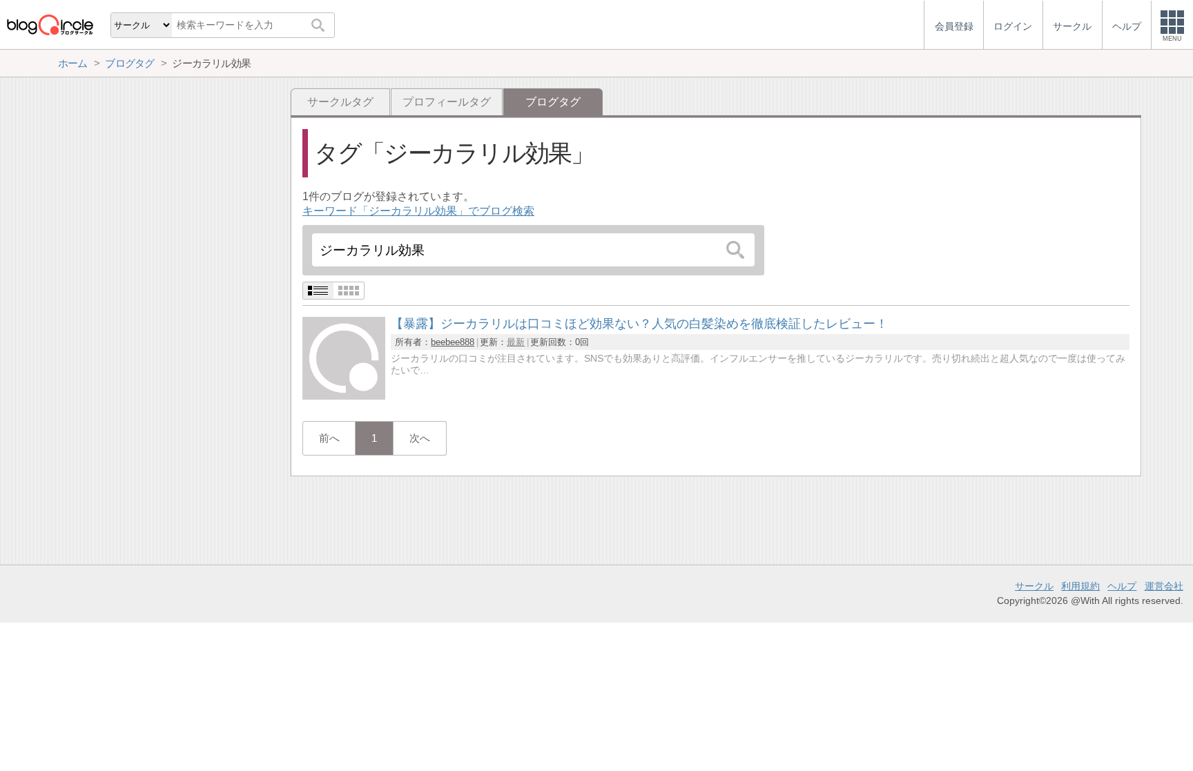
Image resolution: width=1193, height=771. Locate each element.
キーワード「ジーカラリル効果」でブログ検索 (418, 211)
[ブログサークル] (49, 24)
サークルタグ (340, 102)
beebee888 (452, 342)
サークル (1034, 586)
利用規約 (1080, 586)
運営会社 (1164, 586)
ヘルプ (1121, 586)
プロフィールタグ (446, 102)
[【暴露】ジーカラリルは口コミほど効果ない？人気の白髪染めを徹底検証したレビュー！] (343, 396)
